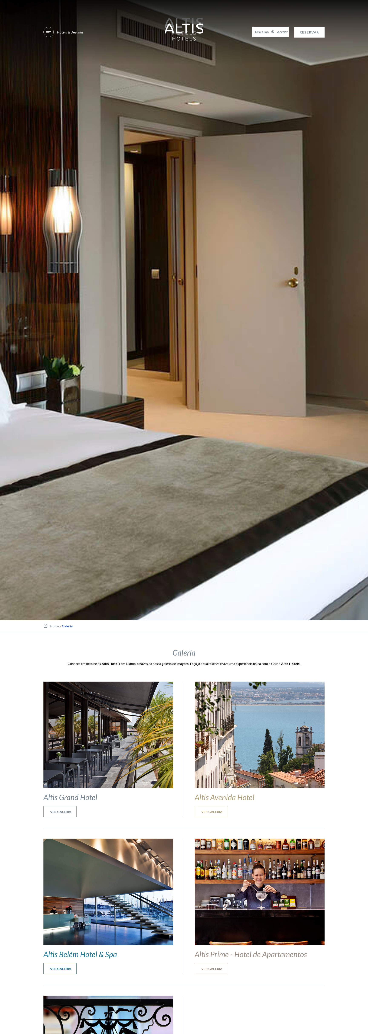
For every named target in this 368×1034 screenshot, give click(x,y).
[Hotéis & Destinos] (48, 32)
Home (54, 626)
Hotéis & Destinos (70, 32)
